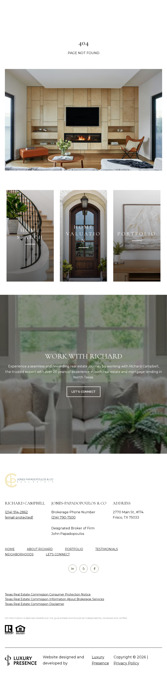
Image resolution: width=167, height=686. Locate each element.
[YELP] (83, 569)
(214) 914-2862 (16, 512)
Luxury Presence (100, 660)
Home (10, 549)
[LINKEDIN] (72, 569)
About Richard (40, 549)
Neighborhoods (19, 554)
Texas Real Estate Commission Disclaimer (34, 604)
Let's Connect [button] (83, 391)
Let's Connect (58, 554)
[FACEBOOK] (94, 569)
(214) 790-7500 (63, 517)
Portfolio (74, 549)
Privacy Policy (126, 663)
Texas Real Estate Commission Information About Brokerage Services (54, 599)
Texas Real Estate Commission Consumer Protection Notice (48, 594)
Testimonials (106, 549)
